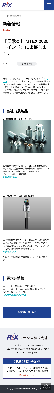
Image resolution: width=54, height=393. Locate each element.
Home (5, 16)
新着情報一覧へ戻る (27, 312)
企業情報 (11, 16)
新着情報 (18, 16)
